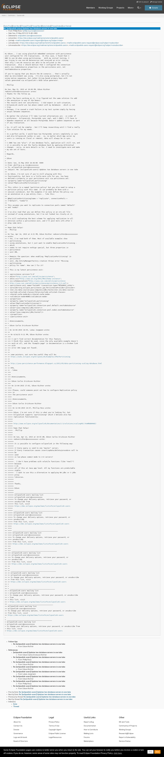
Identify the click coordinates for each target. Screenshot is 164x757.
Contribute (11, 15)
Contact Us (18, 726)
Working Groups (105, 7)
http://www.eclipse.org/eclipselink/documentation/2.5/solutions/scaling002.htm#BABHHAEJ (55, 423)
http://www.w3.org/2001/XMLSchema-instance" (40, 279)
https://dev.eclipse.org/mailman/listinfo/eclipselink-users (42, 43)
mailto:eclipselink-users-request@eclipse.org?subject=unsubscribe (96, 45)
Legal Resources (55, 737)
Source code (20, 15)
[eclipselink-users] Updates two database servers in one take (37, 652)
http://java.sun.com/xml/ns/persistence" (35, 276)
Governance (18, 733)
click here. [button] (118, 753)
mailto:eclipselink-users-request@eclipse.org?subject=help (39, 40)
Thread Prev (26, 26)
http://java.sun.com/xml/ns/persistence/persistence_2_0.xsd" (38, 283)
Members (90, 7)
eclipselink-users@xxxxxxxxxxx (30, 36)
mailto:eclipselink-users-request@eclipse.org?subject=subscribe (92, 43)
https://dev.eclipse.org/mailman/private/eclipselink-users (40, 38)
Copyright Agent (55, 730)
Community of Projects (128, 726)
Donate (154, 8)
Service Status (125, 741)
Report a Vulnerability (127, 737)
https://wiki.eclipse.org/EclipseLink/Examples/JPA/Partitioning (40, 357)
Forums (87, 737)
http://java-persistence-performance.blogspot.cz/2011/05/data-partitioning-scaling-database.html (56, 363)
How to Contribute (91, 730)
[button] (139, 7)
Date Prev (8, 26)
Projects (120, 7)
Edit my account (143, 2)
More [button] (130, 7)
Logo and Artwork (20, 737)
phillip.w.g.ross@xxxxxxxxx (33, 31)
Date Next (16, 26)
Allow (157, 752)
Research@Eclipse (126, 733)
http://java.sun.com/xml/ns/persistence (47, 281)
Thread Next (36, 26)
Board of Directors (21, 741)
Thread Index (56, 26)
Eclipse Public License (57, 733)
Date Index (46, 26)
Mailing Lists (88, 733)
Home (4, 15)
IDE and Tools (124, 722)
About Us (17, 722)
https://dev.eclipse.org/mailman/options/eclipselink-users (44, 45)
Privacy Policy (54, 722)
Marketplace (89, 741)
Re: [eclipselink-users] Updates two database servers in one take (39, 644)
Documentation (90, 726)
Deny (150, 752)
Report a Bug (89, 722)
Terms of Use (54, 726)
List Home (67, 26)
